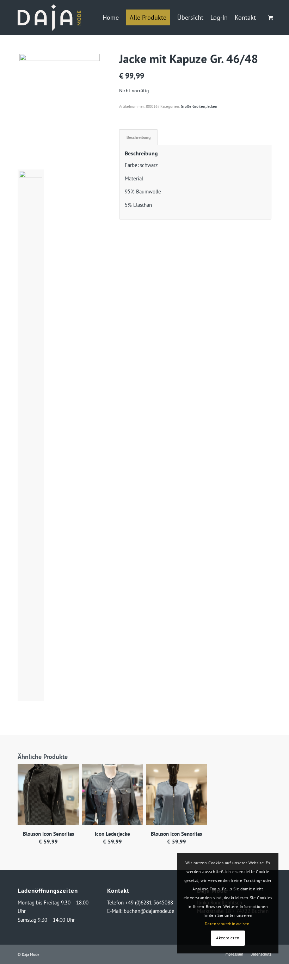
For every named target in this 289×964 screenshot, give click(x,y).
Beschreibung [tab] (138, 137)
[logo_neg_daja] (49, 17)
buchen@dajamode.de (149, 911)
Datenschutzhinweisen (227, 923)
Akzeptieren (228, 937)
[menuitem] (110, 17)
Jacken (212, 106)
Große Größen (193, 106)
